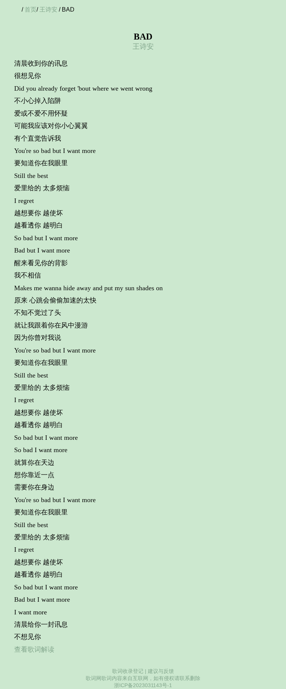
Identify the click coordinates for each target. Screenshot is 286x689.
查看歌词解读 (34, 649)
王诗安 (48, 9)
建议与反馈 (161, 671)
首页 (30, 9)
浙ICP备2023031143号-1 (143, 685)
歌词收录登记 (127, 671)
